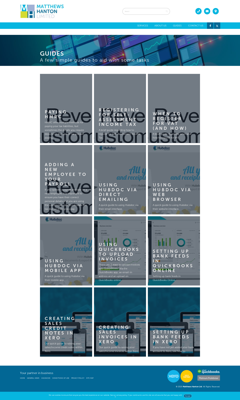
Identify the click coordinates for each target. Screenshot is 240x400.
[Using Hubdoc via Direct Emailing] (120, 179)
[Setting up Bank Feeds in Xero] (174, 322)
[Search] (167, 11)
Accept (187, 396)
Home (22, 378)
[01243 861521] (198, 11)
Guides (177, 25)
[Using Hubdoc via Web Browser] (174, 179)
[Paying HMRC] (66, 108)
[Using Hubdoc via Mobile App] (66, 251)
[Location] (216, 11)
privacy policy (122, 395)
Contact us (195, 25)
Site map (90, 378)
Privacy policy (77, 378)
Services (142, 25)
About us (160, 25)
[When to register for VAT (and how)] (174, 108)
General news (33, 378)
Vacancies (45, 378)
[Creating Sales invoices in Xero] (120, 322)
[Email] (207, 11)
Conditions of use (60, 378)
